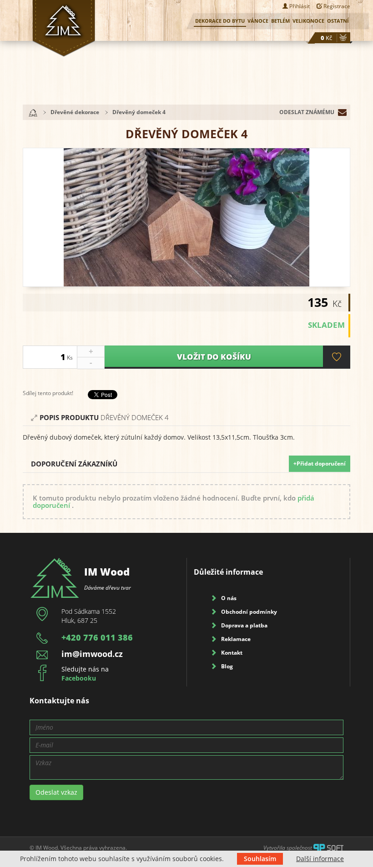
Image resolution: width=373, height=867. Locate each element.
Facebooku (78, 678)
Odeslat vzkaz (56, 792)
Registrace (336, 6)
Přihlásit (299, 6)
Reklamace (236, 639)
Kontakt (231, 653)
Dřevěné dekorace (74, 112)
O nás (229, 598)
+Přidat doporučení (319, 463)
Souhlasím (260, 858)
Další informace (320, 858)
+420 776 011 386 (97, 637)
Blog (227, 666)
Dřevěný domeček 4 (139, 112)
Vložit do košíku (214, 356)
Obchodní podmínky (249, 612)
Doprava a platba (244, 625)
